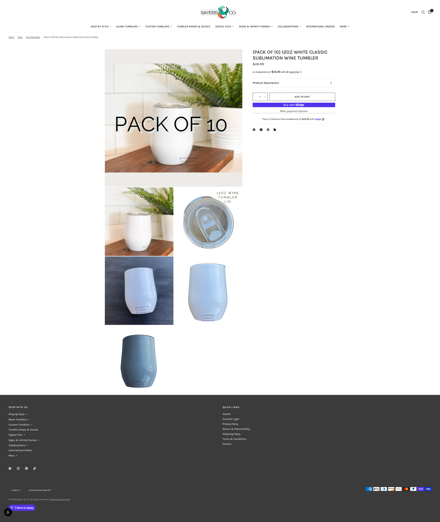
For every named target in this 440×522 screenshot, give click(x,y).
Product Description (266, 82)
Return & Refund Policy (236, 428)
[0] (428, 12)
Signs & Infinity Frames (254, 26)
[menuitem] (101, 26)
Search (227, 414)
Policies (227, 443)
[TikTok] (37, 468)
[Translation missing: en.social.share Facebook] (255, 130)
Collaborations (288, 26)
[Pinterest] (29, 468)
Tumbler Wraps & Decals (193, 26)
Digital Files (223, 26)
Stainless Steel (33, 37)
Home (11, 37)
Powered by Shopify (60, 499)
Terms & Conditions (234, 438)
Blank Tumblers (127, 26)
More (343, 26)
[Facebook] (12, 468)
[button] (294, 72)
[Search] (423, 12)
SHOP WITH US (18, 407)
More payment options (294, 111)
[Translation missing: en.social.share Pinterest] (269, 130)
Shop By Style (100, 26)
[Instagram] (20, 468)
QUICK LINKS (231, 407)
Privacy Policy (230, 424)
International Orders (320, 26)
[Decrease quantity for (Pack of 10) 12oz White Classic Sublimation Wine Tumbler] (255, 97)
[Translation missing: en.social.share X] (262, 130)
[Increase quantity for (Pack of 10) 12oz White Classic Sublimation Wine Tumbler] (264, 97)
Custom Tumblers (157, 26)
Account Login (231, 419)
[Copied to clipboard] (275, 130)
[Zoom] (235, 56)
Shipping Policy (231, 433)
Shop (20, 37)
